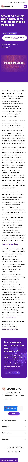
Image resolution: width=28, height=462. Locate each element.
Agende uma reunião (9, 33)
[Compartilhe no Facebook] (7, 47)
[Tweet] (4, 47)
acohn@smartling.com (10, 329)
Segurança (20, 447)
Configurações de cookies (9, 460)
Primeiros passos (9, 420)
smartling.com (11, 317)
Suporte (5, 439)
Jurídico (14, 447)
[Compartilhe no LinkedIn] (10, 47)
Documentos (7, 433)
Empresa (5, 427)
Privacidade (8, 447)
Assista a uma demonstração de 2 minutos (14, 38)
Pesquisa (17, 2)
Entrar (10, 2)
